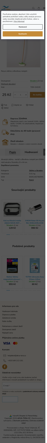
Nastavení (23, 27)
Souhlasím (22, 34)
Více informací (18, 21)
